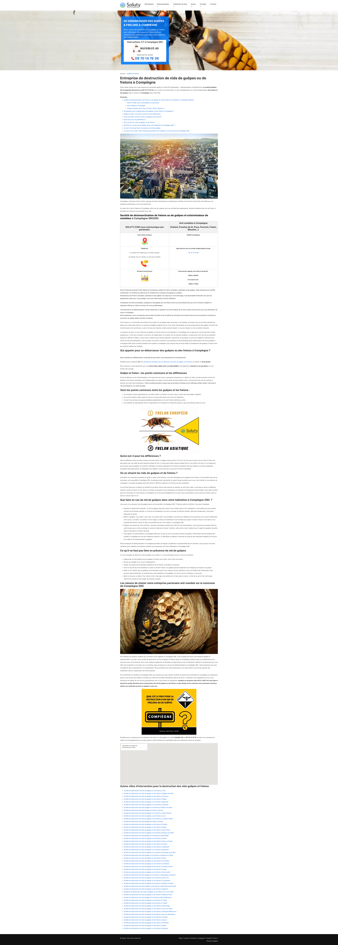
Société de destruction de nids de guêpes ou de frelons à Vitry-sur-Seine (148, 909)
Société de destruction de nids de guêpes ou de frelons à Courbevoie (147, 880)
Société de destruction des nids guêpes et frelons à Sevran (143, 810)
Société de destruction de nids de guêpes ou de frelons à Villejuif (145, 903)
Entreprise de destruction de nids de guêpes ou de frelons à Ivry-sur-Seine (148, 892)
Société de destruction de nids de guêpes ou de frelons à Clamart (146, 917)
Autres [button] (193, 4)
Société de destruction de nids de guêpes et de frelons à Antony (145, 920)
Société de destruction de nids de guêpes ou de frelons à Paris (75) (146, 878)
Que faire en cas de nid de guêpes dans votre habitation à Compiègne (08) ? (149, 125)
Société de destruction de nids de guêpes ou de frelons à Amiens (145, 844)
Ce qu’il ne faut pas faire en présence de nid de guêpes (142, 128)
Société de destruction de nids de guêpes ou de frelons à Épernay (146, 928)
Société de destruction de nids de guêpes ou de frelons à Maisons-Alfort (148, 894)
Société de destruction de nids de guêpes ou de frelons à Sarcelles (146, 804)
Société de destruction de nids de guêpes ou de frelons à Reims (145, 925)
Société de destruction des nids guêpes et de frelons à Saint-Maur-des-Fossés (150, 886)
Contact (213, 4)
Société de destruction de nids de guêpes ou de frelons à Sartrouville (147, 872)
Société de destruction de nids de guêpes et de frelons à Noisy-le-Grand (148, 841)
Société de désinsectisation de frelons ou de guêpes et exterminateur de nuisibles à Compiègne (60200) (159, 100)
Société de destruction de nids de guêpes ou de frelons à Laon (145, 816)
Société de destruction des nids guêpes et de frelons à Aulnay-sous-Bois (148, 807)
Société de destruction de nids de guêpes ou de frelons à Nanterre (146, 889)
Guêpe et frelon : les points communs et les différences (142, 114)
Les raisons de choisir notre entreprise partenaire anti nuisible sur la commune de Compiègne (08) (157, 131)
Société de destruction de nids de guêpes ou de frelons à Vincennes (146, 861)
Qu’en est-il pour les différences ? (135, 119)
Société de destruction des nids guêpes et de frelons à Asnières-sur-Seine (148, 855)
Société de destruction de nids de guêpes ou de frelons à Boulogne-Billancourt (150, 911)
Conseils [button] (203, 4)
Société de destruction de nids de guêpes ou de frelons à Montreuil (146, 849)
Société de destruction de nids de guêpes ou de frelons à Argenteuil (146, 847)
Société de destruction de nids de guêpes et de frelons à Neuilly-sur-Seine (148, 883)
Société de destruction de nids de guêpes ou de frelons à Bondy (145, 827)
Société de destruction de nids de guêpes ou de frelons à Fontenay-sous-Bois (150, 852)
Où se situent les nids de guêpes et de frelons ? (139, 122)
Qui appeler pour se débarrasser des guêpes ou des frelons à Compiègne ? (149, 111)
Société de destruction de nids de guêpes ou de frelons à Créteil (145, 900)
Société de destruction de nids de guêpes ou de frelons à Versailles (146, 923)
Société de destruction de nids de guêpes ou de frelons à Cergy (145, 869)
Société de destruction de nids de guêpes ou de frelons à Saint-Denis (147, 830)
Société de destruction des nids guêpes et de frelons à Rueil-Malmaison (148, 897)
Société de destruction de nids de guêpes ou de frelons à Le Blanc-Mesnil (148, 819)
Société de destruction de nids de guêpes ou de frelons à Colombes (146, 864)
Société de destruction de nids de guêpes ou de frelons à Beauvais (146, 802)
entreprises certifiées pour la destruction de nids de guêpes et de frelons (168, 362)
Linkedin (209, 938)
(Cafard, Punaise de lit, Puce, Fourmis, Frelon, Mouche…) (146, 108)
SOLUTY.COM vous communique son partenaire (143, 103)
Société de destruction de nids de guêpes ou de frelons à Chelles (145, 824)
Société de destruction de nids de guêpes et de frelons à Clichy (145, 858)
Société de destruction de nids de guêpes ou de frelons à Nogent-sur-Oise (148, 793)
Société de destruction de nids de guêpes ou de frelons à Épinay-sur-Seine (149, 833)
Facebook (193, 938)
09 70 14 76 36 (147, 58)
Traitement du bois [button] (180, 4)
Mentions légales (212, 941)
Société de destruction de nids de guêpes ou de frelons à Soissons (146, 796)
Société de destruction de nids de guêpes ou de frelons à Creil (144, 790)
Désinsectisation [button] (163, 4)
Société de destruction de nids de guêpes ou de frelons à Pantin (145, 838)
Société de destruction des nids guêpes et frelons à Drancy (143, 821)
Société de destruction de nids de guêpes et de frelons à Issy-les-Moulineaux (149, 914)
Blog (180, 938)
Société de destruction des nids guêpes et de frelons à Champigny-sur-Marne (150, 875)
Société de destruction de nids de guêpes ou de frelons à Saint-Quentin (147, 813)
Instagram (201, 938)
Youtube (186, 938)
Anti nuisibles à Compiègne (136, 105)
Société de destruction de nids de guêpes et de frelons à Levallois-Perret (148, 866)
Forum (215, 938)
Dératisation (149, 4)
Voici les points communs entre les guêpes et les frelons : (143, 117)
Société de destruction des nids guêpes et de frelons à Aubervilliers (146, 835)
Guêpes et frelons (133, 73)
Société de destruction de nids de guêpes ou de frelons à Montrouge (147, 906)
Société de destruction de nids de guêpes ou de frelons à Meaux (145, 799)
